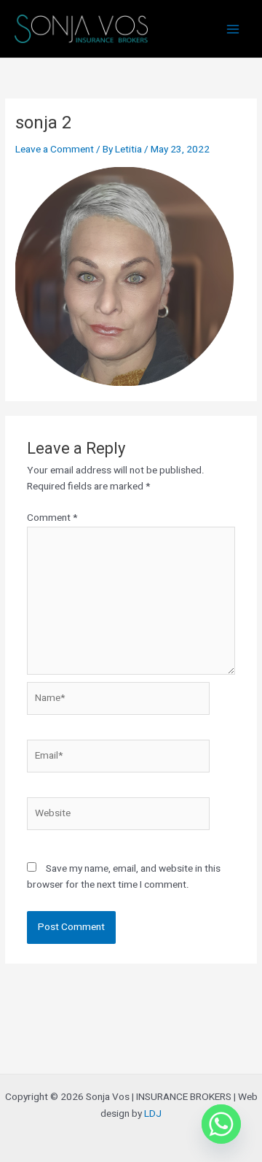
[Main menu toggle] (233, 29)
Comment (52, 518)
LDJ (153, 1114)
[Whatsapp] (221, 1124)
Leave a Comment (54, 149)
